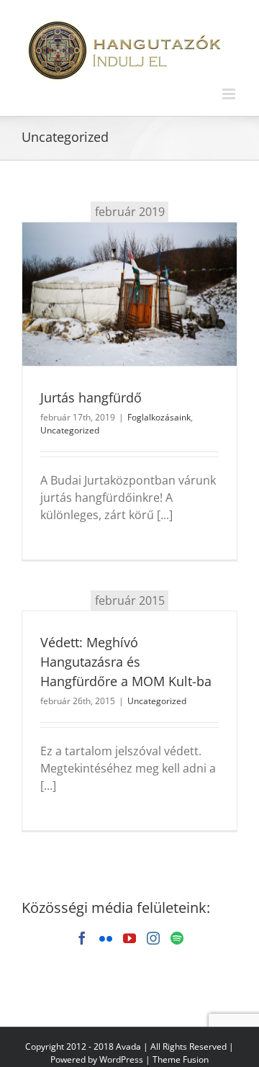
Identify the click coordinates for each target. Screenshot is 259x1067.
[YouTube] (129, 938)
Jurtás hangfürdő (91, 397)
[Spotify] (177, 938)
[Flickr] (105, 938)
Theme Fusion (181, 1059)
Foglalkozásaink (159, 417)
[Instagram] (153, 938)
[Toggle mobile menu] (229, 94)
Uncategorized (69, 430)
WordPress (121, 1059)
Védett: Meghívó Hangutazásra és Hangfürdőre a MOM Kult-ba (126, 662)
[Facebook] (82, 938)
